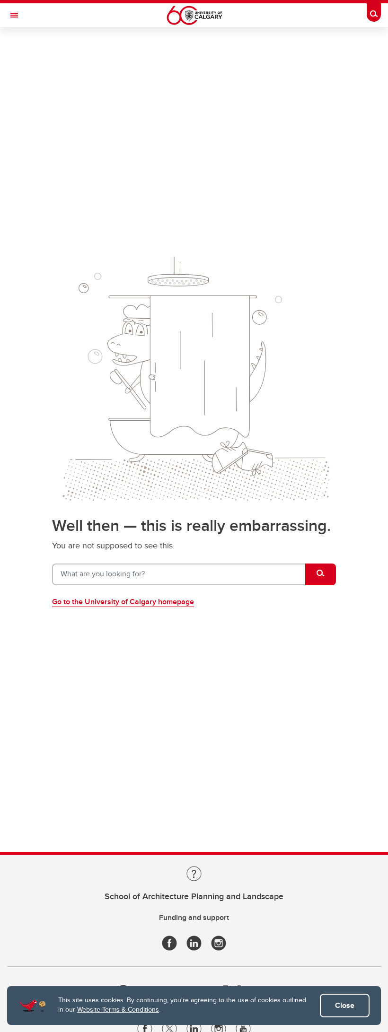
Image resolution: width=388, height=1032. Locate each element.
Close (344, 1005)
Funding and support (194, 917)
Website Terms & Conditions (118, 1009)
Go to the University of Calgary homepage (123, 601)
